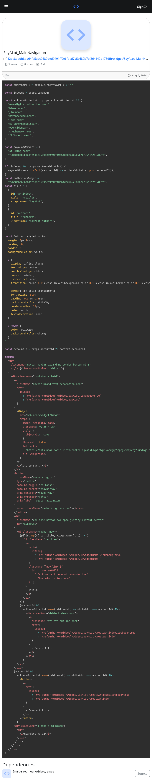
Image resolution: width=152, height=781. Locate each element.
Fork (43, 64)
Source (12, 64)
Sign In (142, 7)
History (28, 64)
